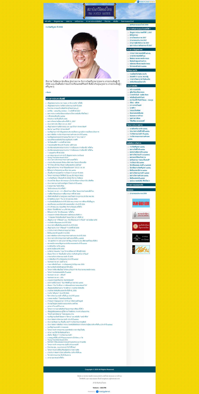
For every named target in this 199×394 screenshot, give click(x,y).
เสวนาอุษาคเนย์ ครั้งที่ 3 (55, 358)
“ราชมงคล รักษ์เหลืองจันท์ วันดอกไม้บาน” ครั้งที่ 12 (65, 217)
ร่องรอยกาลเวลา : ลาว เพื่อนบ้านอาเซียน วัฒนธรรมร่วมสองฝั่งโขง (70, 191)
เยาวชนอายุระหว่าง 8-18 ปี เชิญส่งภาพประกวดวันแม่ (65, 155)
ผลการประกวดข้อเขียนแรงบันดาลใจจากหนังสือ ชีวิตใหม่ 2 (67, 113)
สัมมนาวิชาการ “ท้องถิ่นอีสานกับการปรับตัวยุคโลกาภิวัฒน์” (68, 254)
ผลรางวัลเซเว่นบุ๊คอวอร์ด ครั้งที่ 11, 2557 (61, 121)
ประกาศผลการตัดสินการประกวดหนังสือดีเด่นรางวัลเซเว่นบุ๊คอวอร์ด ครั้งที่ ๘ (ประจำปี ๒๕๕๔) (79, 324)
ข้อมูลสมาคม (58, 21)
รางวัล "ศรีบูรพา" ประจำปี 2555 (58, 293)
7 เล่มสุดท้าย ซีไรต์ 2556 (55, 153)
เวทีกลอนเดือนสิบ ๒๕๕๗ (56, 116)
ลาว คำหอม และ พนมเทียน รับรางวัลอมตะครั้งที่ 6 (64, 207)
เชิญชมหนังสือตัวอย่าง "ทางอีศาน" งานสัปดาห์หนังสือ (65, 288)
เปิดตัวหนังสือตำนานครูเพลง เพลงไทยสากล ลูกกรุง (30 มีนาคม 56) (70, 196)
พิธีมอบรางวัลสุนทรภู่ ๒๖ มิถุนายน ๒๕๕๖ (61, 170)
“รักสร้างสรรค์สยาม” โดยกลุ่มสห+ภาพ (60, 314)
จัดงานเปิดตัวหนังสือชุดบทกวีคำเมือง (60, 267)
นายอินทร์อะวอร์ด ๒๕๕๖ (56, 246)
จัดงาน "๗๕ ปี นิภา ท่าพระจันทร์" (58, 129)
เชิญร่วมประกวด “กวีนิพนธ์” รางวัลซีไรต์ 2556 (63, 228)
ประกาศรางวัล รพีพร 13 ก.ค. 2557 (59, 124)
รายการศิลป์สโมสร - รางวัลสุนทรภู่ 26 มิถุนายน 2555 (65, 264)
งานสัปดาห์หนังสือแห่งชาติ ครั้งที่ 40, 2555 (61, 290)
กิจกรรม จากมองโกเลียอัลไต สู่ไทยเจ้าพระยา (63, 108)
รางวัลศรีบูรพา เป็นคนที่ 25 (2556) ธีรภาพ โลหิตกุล (65, 178)
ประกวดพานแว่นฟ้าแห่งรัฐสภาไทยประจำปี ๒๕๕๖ (64, 183)
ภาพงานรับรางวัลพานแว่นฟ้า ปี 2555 (60, 256)
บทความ (69, 21)
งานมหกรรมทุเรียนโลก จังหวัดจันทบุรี (60, 280)
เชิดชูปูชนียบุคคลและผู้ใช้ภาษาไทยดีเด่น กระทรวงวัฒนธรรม (68, 311)
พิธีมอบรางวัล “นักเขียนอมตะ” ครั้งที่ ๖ (60, 212)
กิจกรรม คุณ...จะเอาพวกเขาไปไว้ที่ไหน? (61, 347)
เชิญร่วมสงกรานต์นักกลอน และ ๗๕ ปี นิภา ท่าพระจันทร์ (66, 126)
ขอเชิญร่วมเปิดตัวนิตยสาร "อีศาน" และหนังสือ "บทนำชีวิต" (67, 317)
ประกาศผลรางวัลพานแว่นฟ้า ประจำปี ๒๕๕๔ (63, 319)
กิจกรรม (107, 21)
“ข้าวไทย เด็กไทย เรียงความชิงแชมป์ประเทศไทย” (64, 165)
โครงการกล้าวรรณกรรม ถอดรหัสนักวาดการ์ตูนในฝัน (66, 330)
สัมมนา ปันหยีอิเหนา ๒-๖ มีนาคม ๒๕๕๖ (61, 209)
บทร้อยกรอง (79, 21)
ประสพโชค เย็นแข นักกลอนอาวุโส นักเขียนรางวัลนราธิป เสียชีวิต (70, 181)
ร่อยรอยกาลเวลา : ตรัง (55, 277)
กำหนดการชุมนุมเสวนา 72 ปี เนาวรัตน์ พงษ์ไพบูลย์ (65, 301)
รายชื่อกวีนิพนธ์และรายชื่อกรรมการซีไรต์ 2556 (63, 194)
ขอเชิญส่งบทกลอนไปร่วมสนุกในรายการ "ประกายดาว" (66, 137)
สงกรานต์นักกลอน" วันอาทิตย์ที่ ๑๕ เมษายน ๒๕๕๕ (65, 283)
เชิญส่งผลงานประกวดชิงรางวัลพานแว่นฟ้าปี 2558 (64, 106)
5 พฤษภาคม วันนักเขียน (55, 186)
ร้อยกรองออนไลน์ (127, 21)
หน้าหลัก (48, 21)
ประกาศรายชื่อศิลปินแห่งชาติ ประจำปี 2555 (62, 225)
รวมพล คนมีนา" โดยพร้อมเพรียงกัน (59, 298)
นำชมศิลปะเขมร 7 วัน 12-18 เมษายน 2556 (62, 199)
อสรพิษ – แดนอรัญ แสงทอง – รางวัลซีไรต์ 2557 (63, 111)
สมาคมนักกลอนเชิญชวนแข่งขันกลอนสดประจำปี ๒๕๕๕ (67, 243)
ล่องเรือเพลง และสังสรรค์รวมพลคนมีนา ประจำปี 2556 (66, 204)
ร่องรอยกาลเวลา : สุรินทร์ (56, 275)
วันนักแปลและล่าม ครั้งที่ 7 (56, 188)
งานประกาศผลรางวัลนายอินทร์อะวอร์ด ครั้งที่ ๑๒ (64, 352)
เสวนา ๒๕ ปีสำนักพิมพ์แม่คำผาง (58, 332)
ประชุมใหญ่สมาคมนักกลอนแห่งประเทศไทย (62, 303)
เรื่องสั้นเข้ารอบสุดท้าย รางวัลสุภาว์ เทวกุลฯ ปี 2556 (65, 173)
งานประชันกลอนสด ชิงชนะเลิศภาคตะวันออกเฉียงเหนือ (66, 162)
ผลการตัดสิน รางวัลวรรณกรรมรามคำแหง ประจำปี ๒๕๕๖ (67, 134)
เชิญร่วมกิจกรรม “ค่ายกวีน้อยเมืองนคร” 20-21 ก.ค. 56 (66, 167)
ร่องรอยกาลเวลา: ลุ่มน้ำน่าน (57, 262)
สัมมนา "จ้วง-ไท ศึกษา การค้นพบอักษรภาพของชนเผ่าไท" (67, 285)
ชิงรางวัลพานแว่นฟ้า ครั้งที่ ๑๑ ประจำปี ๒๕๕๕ (63, 296)
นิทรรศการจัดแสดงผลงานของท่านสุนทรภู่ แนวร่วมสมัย (66, 342)
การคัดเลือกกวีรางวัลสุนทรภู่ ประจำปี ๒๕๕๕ (62, 259)
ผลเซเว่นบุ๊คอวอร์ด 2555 (55, 249)
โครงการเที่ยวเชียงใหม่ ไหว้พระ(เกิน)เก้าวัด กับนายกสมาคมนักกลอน (71, 269)
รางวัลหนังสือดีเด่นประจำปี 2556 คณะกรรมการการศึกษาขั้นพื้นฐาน (71, 201)
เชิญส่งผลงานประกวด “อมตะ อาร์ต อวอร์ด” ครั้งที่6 (64, 103)
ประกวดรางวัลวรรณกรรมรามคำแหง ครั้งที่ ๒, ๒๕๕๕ (65, 238)
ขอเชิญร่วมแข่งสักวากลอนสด (57, 327)
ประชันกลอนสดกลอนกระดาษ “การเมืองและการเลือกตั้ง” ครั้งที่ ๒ (70, 147)
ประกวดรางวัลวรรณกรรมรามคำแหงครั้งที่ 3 (62, 160)
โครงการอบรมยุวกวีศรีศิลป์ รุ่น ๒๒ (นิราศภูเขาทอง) (65, 175)
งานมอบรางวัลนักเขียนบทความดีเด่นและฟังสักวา (64, 215)
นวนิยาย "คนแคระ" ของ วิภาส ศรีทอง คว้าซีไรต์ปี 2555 (66, 251)
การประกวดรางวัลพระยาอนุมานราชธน (61, 230)
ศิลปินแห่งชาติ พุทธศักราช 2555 (58, 233)
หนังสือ (115, 21)
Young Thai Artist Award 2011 (57, 340)
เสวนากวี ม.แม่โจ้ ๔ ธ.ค (55, 306)
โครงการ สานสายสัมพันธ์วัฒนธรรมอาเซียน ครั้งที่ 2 (65, 309)
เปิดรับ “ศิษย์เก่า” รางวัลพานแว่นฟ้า (59, 335)
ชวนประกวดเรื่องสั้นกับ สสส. (57, 119)
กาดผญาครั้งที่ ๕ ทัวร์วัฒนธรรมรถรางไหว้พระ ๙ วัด (65, 337)
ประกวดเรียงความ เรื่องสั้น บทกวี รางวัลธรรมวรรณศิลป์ (66, 322)
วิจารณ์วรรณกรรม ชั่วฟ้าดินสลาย (59, 355)
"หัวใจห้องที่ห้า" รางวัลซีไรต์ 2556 (58, 142)
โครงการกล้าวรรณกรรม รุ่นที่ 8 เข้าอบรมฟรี (62, 344)
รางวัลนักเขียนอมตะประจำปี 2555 (59, 222)
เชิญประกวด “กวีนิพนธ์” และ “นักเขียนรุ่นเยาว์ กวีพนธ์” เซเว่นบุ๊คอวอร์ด (72, 220)
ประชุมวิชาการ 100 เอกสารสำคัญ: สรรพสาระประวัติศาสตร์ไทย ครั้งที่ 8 (72, 241)
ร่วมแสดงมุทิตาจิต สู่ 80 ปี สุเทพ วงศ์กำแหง (62, 145)
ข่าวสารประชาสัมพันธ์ (94, 21)
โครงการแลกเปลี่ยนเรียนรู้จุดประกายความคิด (63, 350)
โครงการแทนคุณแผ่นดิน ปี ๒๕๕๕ (59, 272)
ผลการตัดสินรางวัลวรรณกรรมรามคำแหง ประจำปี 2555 (66, 235)
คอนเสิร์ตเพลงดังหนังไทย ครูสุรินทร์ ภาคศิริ (62, 140)
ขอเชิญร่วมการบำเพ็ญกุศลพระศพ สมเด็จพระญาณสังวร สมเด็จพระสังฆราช (73, 132)
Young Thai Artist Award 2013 (57, 157)
